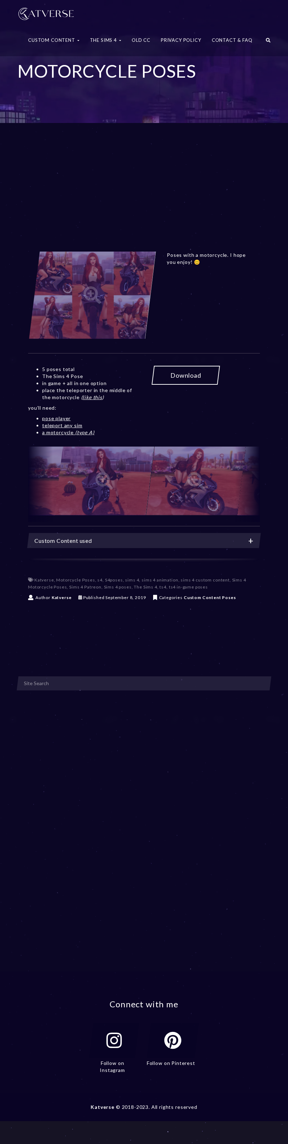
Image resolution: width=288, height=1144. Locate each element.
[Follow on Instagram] (114, 1040)
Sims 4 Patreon (85, 587)
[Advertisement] (144, 196)
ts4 (162, 587)
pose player (56, 418)
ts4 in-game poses (188, 587)
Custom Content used (63, 540)
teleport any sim (62, 425)
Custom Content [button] (52, 40)
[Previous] (40, 484)
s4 (100, 580)
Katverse (44, 580)
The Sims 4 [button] (104, 40)
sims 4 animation (160, 580)
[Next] (247, 484)
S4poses (114, 580)
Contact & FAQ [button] (232, 40)
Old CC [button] (141, 40)
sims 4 (132, 580)
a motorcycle (68, 432)
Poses (229, 597)
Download (185, 375)
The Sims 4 (145, 587)
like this (92, 397)
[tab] (144, 540)
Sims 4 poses (118, 587)
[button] (268, 42)
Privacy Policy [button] (181, 40)
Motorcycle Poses (75, 580)
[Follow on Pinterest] (173, 1040)
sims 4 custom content (205, 580)
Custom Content (202, 597)
